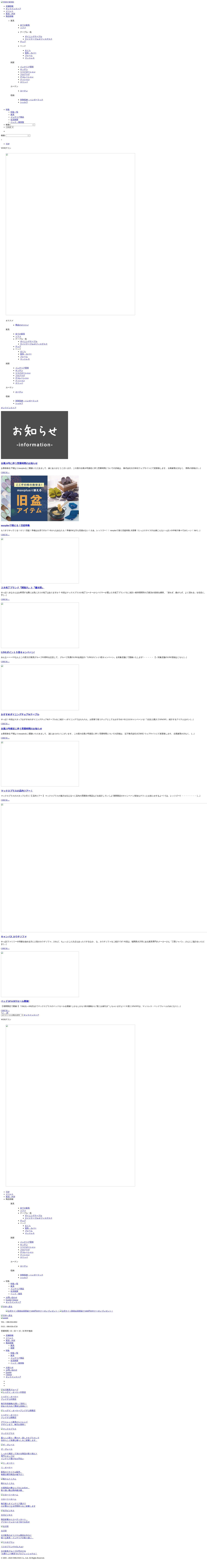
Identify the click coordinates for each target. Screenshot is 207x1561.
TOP (7, 144)
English (9, 1300)
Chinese (15, 1300)
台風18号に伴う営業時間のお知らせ (19, 463)
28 (7, 1013)
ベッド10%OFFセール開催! (15, 1001)
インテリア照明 (27, 67)
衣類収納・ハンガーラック (31, 100)
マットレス (29, 58)
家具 (12, 115)
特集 (8, 110)
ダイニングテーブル (33, 36)
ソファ (23, 28)
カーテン (24, 91)
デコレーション (27, 77)
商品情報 (9, 16)
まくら (28, 50)
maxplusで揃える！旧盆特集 (15, 525)
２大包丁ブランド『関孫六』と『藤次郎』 (22, 587)
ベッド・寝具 (16, 1294)
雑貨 (12, 1348)
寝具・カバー (30, 53)
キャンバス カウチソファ (14, 936)
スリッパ (24, 82)
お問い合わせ (11, 1297)
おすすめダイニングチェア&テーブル (20, 714)
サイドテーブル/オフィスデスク (38, 39)
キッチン (24, 69)
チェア (23, 42)
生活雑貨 (14, 120)
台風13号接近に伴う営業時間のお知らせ (21, 728)
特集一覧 (14, 112)
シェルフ (24, 102)
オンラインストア (13, 9)
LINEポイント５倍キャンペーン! (18, 652)
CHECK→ (5, 472)
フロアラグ (25, 74)
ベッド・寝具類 (17, 122)
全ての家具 (25, 25)
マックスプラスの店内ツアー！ (17, 790)
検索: (8, 125)
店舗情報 (9, 6)
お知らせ (9, 1368)
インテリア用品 (17, 117)
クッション (25, 79)
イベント (9, 11)
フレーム (29, 55)
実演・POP (10, 14)
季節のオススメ (22, 325)
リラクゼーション (27, 72)
